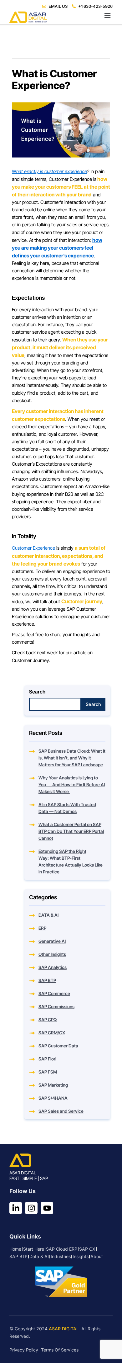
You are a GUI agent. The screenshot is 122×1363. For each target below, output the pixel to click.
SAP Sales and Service (61, 1111)
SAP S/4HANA (53, 1098)
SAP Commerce (54, 993)
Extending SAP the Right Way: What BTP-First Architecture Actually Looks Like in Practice (70, 861)
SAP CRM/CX (51, 1032)
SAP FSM (47, 1071)
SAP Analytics (52, 967)
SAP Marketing (53, 1085)
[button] (61, 15)
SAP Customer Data (58, 1045)
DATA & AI (48, 915)
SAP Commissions (56, 1006)
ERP (42, 928)
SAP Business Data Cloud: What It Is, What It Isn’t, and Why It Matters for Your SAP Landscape (71, 757)
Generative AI (52, 941)
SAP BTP (47, 980)
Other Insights (52, 954)
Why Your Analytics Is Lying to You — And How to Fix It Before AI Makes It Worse (71, 784)
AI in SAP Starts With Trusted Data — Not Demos (67, 808)
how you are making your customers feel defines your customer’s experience (57, 248)
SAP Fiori (47, 1058)
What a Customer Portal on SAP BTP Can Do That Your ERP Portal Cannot (71, 831)
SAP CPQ (47, 1019)
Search (37, 691)
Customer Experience (33, 548)
